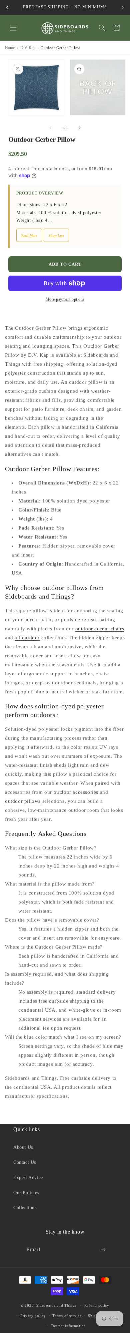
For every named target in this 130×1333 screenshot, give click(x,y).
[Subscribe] (103, 1249)
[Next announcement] (122, 7)
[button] (13, 27)
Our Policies (26, 1192)
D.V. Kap (27, 47)
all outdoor (27, 637)
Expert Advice (28, 1177)
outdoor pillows (23, 801)
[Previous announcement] (7, 7)
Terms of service (66, 1316)
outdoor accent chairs (99, 628)
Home (10, 47)
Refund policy (96, 1305)
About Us (23, 1147)
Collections (25, 1207)
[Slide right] (79, 127)
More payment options (65, 299)
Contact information (68, 1326)
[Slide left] (50, 127)
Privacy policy (33, 1316)
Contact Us (24, 1162)
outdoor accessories (76, 792)
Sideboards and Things (56, 1305)
